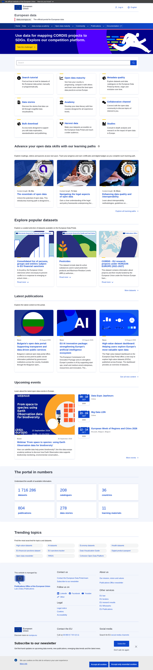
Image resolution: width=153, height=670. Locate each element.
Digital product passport (121, 551)
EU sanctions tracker (56, 551)
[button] (132, 7)
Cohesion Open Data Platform (92, 556)
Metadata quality (116, 77)
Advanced (132, 163)
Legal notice (62, 608)
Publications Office (131, 233)
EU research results (107, 602)
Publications (96, 26)
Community (80, 26)
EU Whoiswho (105, 606)
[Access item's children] (28, 26)
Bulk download (30, 123)
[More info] (99, 146)
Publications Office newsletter (111, 583)
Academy (69, 102)
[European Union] (23, 7)
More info (23, 664)
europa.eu (33, 635)
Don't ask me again (121, 650)
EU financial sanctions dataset (28, 551)
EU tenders (104, 599)
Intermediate (88, 163)
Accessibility (62, 615)
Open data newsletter (24, 556)
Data (24, 26)
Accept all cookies (99, 664)
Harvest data (71, 123)
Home (17, 26)
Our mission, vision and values (112, 578)
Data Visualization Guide (90, 551)
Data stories (28, 102)
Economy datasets (87, 545)
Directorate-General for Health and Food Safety (80, 233)
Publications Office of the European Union (32, 586)
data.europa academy (40, 26)
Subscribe (121, 644)
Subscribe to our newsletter (68, 581)
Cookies (60, 612)
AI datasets (52, 545)
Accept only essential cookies (124, 664)
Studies (111, 123)
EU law (102, 596)
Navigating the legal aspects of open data (75, 195)
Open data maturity (62, 26)
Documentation (113, 26)
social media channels (120, 635)
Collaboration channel (119, 101)
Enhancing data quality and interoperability (116, 195)
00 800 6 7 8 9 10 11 (71, 635)
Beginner (47, 163)
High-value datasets (24, 545)
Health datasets (118, 545)
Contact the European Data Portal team (72, 578)
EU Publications (106, 609)
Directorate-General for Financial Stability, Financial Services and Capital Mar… (35, 233)
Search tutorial (30, 77)
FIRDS (51, 556)
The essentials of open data (32, 194)
